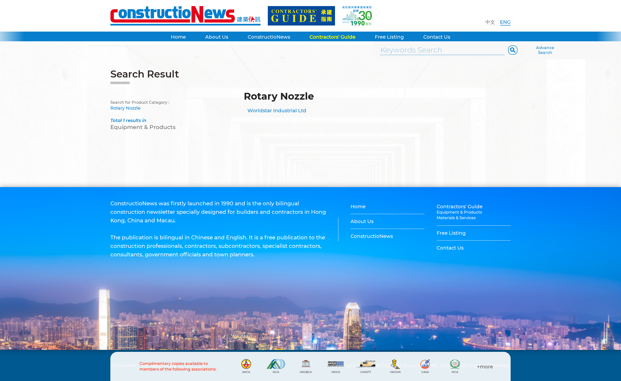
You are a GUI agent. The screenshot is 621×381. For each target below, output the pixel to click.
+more (485, 367)
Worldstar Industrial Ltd (276, 110)
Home (178, 37)
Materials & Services (456, 218)
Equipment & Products (459, 212)
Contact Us (436, 37)
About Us (216, 37)
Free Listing (389, 37)
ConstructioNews (269, 37)
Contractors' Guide (332, 37)
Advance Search (545, 50)
